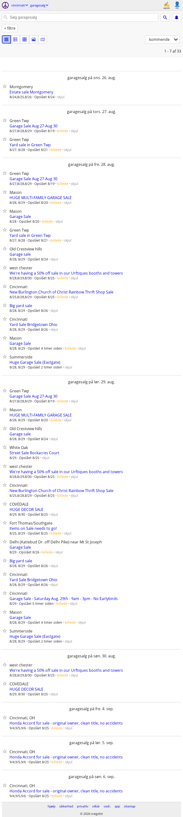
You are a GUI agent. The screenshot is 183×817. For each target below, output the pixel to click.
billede (62, 131)
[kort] (42, 39)
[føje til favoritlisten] (6, 86)
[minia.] (15, 39)
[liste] (6, 39)
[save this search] (176, 17)
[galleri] (33, 39)
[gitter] (24, 39)
